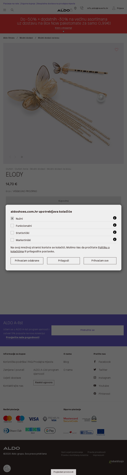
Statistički (22, 233)
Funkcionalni (24, 225)
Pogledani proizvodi (63, 472)
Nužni (19, 218)
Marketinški (23, 240)
